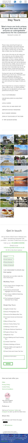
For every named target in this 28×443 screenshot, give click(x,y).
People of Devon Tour (11, 332)
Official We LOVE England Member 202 (7, 400)
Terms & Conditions (7, 389)
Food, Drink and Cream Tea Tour (14, 351)
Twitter (16, 410)
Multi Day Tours (23, 16)
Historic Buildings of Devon (12, 344)
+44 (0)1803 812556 (17, 243)
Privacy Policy (6, 385)
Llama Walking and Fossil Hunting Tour (14, 338)
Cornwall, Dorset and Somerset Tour (13, 317)
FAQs (3, 382)
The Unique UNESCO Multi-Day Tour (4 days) (14, 294)
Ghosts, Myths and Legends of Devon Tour (13, 347)
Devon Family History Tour (12, 324)
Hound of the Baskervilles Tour (13, 314)
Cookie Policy (6, 387)
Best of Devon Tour (10, 321)
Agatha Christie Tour (10, 309)
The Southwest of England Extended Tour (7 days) (12, 299)
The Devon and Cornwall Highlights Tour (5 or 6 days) (13, 290)
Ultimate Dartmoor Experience (13, 329)
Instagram (5, 412)
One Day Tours (14, 16)
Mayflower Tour (9, 335)
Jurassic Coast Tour (10, 341)
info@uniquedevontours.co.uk (14, 247)
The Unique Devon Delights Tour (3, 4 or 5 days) (14, 286)
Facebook (11, 410)
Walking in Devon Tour (11, 327)
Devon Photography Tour (12, 311)
